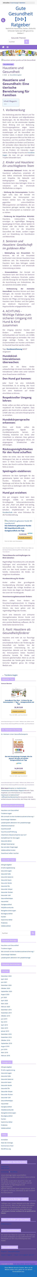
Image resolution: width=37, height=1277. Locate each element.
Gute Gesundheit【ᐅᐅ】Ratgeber (20, 16)
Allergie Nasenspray (7, 844)
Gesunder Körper (7, 889)
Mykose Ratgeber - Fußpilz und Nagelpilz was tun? (17, 1255)
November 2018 (6, 1037)
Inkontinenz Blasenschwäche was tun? (13, 835)
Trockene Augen (10, 675)
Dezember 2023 (6, 976)
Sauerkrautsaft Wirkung (9, 832)
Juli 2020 (4, 997)
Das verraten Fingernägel (9, 847)
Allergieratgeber (6, 865)
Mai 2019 (4, 1022)
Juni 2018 (4, 1049)
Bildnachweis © (6, 1224)
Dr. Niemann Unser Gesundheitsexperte (14, 734)
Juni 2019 (4, 1019)
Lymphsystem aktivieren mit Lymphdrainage (15, 823)
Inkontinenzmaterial (7, 826)
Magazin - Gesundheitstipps (10, 1251)
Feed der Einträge (7, 1143)
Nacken (3, 917)
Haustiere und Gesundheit (10, 810)
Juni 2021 (4, 982)
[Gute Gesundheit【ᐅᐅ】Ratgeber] (3, 47)
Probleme (4, 923)
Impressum (5, 795)
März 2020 (4, 1004)
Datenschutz (14, 795)
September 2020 (6, 991)
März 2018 (4, 1052)
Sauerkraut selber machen (10, 853)
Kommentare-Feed (7, 1146)
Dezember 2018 (6, 1034)
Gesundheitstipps (8, 64)
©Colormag (5, 1172)
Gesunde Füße (6, 874)
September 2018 (6, 1043)
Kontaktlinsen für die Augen (10, 838)
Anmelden (4, 1140)
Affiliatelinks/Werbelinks (10, 797)
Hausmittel (4, 901)
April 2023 (4, 979)
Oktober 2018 (5, 1040)
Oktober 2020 (5, 988)
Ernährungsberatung (8, 868)
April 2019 (4, 1025)
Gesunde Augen (6, 871)
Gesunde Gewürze (7, 877)
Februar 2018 (5, 1055)
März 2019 (4, 1028)
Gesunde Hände (6, 883)
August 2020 (5, 994)
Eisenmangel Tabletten (17, 3)
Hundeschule (7, 512)
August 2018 (5, 1046)
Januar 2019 (5, 1031)
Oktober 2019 (5, 1016)
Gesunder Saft (6, 895)
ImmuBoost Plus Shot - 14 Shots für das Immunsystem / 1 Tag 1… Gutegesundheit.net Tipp (18, 702)
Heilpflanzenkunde (7, 907)
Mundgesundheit (7, 914)
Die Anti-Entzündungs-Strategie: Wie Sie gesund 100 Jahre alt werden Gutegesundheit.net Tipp (18, 758)
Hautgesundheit (6, 904)
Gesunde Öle (5, 886)
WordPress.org (6, 1149)
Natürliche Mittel (6, 920)
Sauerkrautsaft (6, 829)
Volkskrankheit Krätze (8, 850)
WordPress (13, 1172)
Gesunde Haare (6, 880)
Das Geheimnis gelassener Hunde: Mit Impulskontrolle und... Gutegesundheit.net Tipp (18, 528)
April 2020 (4, 1000)
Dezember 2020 (6, 985)
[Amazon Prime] (29, 534)
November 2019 (6, 1013)
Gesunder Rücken (7, 892)
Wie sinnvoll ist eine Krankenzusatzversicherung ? (17, 816)
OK (18, 1274)
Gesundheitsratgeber (16, 75)
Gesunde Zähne (6, 841)
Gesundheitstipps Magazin (15, 790)
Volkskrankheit (6, 926)
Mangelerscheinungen (8, 911)
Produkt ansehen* (25, 538)
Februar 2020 (5, 1007)
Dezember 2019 (6, 1010)
